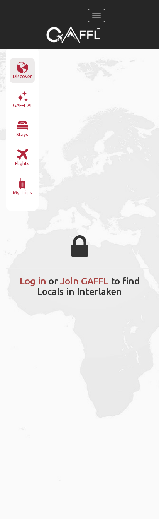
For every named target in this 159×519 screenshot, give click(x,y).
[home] (73, 35)
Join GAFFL (84, 281)
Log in (33, 281)
